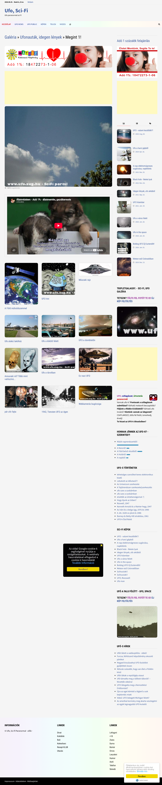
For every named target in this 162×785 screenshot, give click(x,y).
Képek (43, 24)
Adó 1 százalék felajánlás (133, 41)
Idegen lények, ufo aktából (144, 191)
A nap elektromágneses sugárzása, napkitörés (143, 167)
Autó (111, 761)
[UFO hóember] (124, 202)
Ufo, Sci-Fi (16, 10)
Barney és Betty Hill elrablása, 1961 (132, 516)
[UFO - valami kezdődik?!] (124, 130)
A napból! (121, 457)
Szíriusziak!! (122, 571)
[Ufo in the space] (124, 232)
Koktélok (60, 736)
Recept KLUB (62, 747)
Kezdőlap (6, 24)
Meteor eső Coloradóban (143, 258)
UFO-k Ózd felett (124, 519)
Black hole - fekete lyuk (142, 179)
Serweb (113, 769)
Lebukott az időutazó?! (127, 481)
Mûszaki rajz (85, 279)
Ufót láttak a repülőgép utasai (130, 675)
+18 (111, 736)
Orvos (112, 751)
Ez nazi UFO (84, 375)
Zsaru (112, 740)
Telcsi (53, 24)
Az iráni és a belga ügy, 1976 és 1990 (133, 509)
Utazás (60, 751)
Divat (59, 732)
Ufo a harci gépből (140, 148)
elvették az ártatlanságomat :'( (130, 497)
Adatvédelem (21, 781)
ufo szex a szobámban (127, 490)
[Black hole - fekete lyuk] (124, 179)
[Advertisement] (58, 87)
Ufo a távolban (49, 372)
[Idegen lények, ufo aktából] (124, 191)
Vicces (63, 24)
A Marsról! (121, 448)
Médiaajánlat (32, 781)
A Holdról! (122, 454)
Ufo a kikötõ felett (50, 341)
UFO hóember (138, 202)
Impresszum (9, 781)
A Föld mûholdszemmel (16, 308)
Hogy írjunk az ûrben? (126, 500)
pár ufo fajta (10, 411)
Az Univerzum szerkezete (128, 484)
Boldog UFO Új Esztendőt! (143, 244)
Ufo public (32, 24)
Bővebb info (142, 771)
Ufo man (121, 581)
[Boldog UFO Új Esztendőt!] (124, 244)
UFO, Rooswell (123, 578)
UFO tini (45, 298)
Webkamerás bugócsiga (90, 403)
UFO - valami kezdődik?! (143, 130)
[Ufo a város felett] (124, 218)
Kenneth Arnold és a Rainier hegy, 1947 (134, 506)
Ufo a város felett (140, 218)
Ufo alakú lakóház (13, 341)
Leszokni (113, 754)
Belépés (30, 2)
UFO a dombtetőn (87, 340)
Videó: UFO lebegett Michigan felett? (133, 697)
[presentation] (123, 123)
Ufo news (19, 24)
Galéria (10, 37)
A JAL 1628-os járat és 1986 (129, 513)
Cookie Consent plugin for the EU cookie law (142, 780)
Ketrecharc (61, 743)
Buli (58, 740)
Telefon (113, 765)
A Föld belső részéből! (127, 451)
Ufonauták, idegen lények (41, 37)
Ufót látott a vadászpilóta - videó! (132, 653)
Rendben (142, 776)
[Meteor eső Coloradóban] (124, 259)
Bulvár (112, 747)
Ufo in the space (139, 232)
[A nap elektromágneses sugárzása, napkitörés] (124, 166)
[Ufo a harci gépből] (124, 148)
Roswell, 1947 (123, 503)
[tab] (123, 123)
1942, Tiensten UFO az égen (55, 411)
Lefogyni (113, 732)
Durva (112, 743)
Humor (112, 758)
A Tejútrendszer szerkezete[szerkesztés (134, 487)
